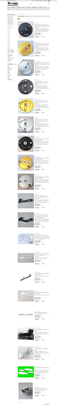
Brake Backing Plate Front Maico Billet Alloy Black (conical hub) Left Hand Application (41, 83)
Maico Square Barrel (11, 23)
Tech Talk (28, 7)
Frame (8, 38)
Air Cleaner (9, 26)
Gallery (24, 7)
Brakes (8, 30)
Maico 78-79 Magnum (11, 50)
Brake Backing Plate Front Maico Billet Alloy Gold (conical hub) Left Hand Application (41, 102)
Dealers (45, 7)
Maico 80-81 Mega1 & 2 (11, 52)
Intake (8, 41)
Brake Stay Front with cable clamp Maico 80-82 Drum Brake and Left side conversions (42, 255)
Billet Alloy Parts (10, 29)
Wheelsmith (9, 60)
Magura (9, 78)
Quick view (25, 37)
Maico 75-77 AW (10, 49)
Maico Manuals (13, 7)
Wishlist (41, 0)
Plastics (9, 42)
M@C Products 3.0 (10, 20)
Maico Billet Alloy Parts (10, 56)
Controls (9, 31)
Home (8, 7)
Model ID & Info (19, 7)
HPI (8, 74)
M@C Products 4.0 (10, 22)
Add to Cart (37, 36)
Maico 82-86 (9, 54)
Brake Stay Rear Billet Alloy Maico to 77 (42, 312)
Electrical (9, 34)
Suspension (9, 46)
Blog (8, 9)
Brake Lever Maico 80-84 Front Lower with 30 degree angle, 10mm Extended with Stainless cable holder (41, 216)
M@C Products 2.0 (10, 19)
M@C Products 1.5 (10, 18)
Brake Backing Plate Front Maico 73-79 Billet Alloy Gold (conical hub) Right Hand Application (42, 45)
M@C (8, 66)
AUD (32, 0)
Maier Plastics (10, 68)
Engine (8, 35)
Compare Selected (46, 404)
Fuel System (9, 39)
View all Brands (10, 79)
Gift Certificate (36, 0)
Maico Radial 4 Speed (22, 14)
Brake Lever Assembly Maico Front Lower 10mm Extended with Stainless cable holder (41, 197)
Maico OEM (9, 75)
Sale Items (9, 59)
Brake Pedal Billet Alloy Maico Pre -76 (41, 235)
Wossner (9, 72)
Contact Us (40, 7)
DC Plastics (9, 67)
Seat (8, 43)
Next (48, 402)
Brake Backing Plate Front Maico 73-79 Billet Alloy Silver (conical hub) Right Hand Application (42, 64)
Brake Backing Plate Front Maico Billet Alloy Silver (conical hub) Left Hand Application (41, 121)
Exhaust (9, 37)
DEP (8, 71)
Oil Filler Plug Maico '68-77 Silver (41, 388)
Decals (8, 33)
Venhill (9, 70)
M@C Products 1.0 (10, 16)
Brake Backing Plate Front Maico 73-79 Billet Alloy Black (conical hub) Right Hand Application (42, 26)
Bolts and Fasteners (10, 27)
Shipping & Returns (34, 7)
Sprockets (9, 45)
